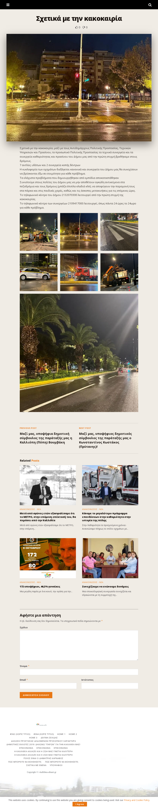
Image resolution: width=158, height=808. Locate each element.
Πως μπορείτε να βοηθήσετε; (25, 761)
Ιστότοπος (87, 679)
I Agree (80, 804)
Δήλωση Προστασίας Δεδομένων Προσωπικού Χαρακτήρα (43, 741)
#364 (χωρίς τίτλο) (44, 734)
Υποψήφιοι (56, 765)
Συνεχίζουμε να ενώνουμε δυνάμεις (105, 586)
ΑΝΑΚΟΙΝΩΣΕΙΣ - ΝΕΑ (30, 509)
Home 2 (73, 734)
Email (24, 679)
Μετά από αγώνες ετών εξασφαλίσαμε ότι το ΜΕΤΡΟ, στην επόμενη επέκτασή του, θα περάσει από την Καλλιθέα (48, 517)
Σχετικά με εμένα (36, 765)
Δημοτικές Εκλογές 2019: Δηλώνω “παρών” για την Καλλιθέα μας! (43, 744)
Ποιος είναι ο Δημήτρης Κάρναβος (43, 758)
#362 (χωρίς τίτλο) (20, 734)
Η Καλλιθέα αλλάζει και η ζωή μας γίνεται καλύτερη (43, 751)
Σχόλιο (24, 627)
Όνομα (24, 666)
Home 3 (33, 737)
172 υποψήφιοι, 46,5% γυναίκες (40, 586)
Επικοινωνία (43, 748)
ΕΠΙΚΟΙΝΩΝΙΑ (26, 748)
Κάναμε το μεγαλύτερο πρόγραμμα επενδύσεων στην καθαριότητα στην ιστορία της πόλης (106, 517)
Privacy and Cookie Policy (136, 800)
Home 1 (61, 734)
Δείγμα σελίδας (49, 737)
